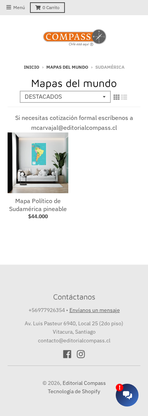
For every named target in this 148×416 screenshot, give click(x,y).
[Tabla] (116, 97)
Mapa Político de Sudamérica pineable (38, 205)
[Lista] (124, 97)
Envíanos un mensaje (94, 310)
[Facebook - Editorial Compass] (67, 354)
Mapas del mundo (67, 67)
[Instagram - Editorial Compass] (80, 354)
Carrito (51, 7)
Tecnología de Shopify (74, 391)
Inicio (31, 67)
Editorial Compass (84, 383)
